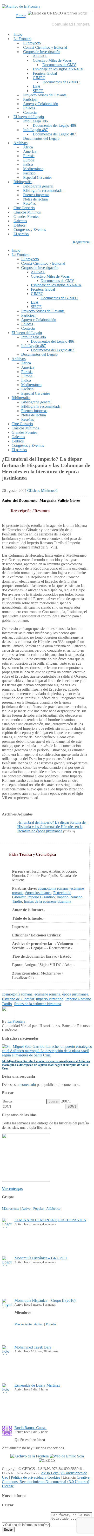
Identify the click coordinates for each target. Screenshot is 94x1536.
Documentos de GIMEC (61, 82)
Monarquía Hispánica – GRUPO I (40, 1258)
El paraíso (21, 234)
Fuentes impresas (36, 195)
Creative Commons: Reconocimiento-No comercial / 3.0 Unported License (45, 1481)
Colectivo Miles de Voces (52, 60)
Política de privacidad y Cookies (35, 1477)
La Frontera (22, 39)
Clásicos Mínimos (27, 212)
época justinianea (38, 893)
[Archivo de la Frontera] (21, 6)
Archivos (20, 143)
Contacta (30, 112)
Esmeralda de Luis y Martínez (37, 1385)
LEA (36, 86)
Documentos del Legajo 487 (54, 134)
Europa (28, 160)
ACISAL (40, 56)
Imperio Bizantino (41, 897)
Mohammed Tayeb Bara (32, 1347)
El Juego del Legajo (28, 117)
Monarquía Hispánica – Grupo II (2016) (44, 1300)
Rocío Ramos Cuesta (30, 1428)
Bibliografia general (38, 186)
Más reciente (10, 1208)
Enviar (8, 1529)
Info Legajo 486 (35, 121)
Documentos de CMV (59, 65)
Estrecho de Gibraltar (18, 999)
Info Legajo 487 (35, 130)
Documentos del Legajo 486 (54, 125)
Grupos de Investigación (41, 52)
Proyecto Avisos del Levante (45, 95)
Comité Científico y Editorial (45, 47)
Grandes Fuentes (26, 216)
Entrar (21, 16)
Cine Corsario (24, 208)
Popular (38, 1208)
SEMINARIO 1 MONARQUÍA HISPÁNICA (50, 1220)
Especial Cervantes (37, 177)
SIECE (38, 91)
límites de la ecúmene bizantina (47, 901)
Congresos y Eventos (29, 229)
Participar (30, 99)
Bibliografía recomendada (42, 190)
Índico (28, 164)
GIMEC (39, 78)
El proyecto (32, 43)
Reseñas (29, 203)
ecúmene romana (47, 994)
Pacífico (29, 173)
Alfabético (53, 1208)
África (28, 147)
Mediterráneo (33, 169)
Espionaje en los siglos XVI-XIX (58, 69)
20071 (66, 1101)
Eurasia (28, 156)
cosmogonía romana (53, 888)
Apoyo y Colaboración (40, 104)
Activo (26, 1208)
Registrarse (81, 242)
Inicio (17, 34)
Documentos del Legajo (41, 138)
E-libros (19, 225)
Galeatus (20, 221)
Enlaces (29, 108)
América (29, 151)
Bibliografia (22, 182)
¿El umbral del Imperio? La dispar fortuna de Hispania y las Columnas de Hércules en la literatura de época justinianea (51, 826)
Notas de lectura (35, 199)
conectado (28, 1084)
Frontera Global (45, 73)
